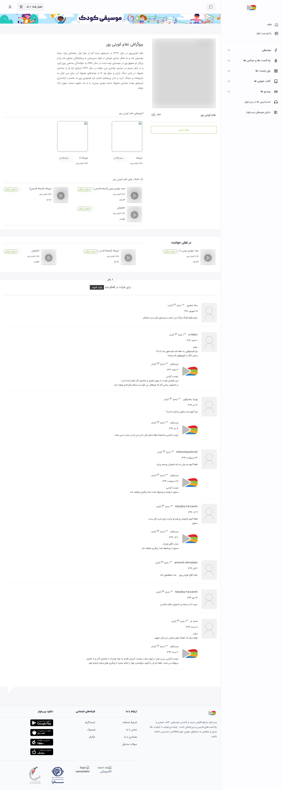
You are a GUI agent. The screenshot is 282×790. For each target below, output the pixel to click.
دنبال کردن (183, 130)
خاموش (121, 208)
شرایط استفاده (129, 722)
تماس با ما (131, 730)
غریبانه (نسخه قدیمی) (40, 189)
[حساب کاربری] (10, 7)
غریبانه (139, 158)
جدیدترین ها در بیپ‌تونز (257, 102)
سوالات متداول (129, 744)
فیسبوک (91, 730)
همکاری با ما (130, 737)
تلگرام (92, 737)
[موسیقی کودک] (110, 23)
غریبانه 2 (83, 158)
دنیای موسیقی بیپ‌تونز (258, 112)
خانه (269, 25)
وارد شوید (97, 287)
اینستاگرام (90, 722)
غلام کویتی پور (136, 163)
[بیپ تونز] (251, 7)
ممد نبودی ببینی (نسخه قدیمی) (109, 189)
